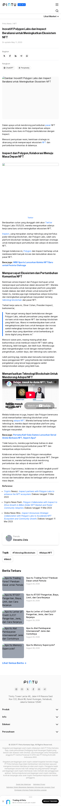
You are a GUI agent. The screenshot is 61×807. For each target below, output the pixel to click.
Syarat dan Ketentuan (23, 784)
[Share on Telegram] (21, 56)
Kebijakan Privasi (39, 784)
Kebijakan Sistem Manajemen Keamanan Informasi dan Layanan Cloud (30, 787)
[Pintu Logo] (14, 5)
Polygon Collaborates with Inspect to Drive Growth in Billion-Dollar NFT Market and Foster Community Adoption (30, 505)
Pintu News (7, 24)
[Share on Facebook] (10, 56)
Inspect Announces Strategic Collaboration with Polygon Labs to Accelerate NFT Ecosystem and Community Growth (27, 516)
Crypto (7, 491)
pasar (48, 125)
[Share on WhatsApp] (27, 56)
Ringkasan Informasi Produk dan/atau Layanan (30, 790)
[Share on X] (4, 56)
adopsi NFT (19, 420)
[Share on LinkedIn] (16, 56)
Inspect (5, 234)
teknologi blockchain (12, 300)
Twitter (30, 218)
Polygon (27, 251)
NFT (44, 142)
